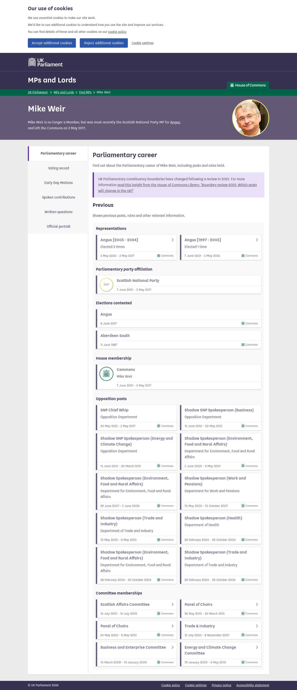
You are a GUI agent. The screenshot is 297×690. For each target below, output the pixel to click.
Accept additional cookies (52, 43)
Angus (175, 122)
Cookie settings (143, 43)
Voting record (58, 168)
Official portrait (58, 226)
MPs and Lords (52, 80)
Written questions (58, 212)
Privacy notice (221, 685)
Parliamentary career (58, 153)
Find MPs (85, 92)
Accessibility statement (252, 685)
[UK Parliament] (45, 62)
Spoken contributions (58, 197)
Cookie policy (170, 685)
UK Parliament (38, 92)
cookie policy (117, 32)
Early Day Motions (58, 183)
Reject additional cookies (103, 43)
